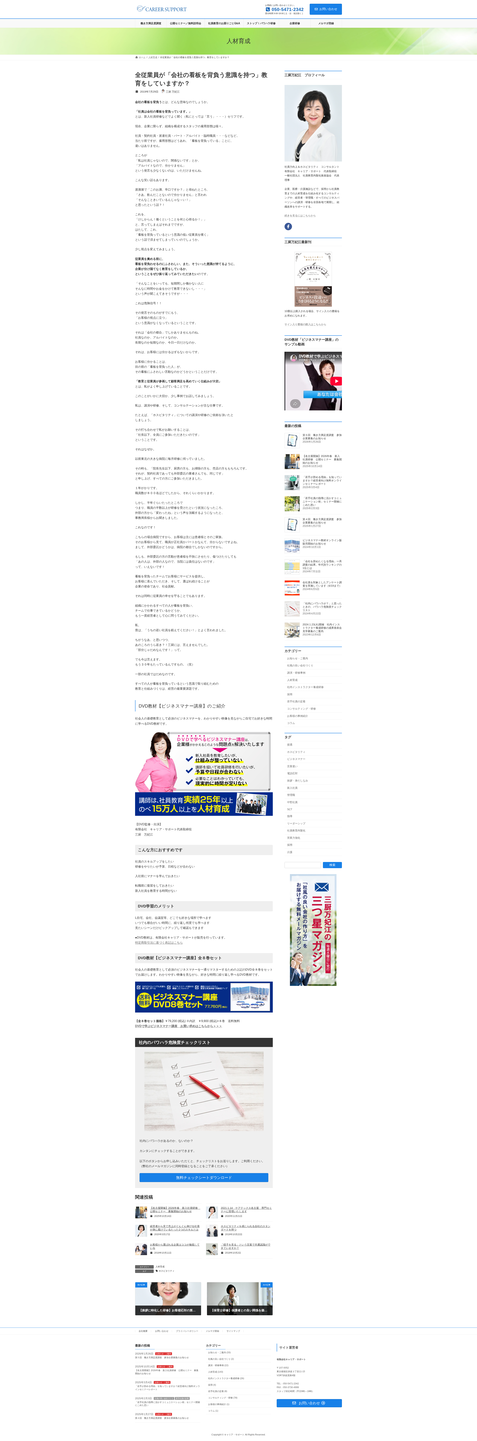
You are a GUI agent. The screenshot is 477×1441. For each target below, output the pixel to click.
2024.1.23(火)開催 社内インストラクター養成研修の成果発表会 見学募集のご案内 (323, 628)
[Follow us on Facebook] (288, 226)
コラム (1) (213, 1411)
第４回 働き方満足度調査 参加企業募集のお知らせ (162, 1418)
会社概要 (143, 1331)
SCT (289, 809)
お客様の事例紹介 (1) (218, 1404)
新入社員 (292, 787)
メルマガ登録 (212, 1331)
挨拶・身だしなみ (297, 780)
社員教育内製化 (296, 830)
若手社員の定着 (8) (217, 1391)
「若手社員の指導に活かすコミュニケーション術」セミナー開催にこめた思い (322, 501)
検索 (332, 864)
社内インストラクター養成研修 (305, 687)
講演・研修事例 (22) (218, 1365)
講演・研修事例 (296, 672)
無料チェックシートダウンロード (204, 1178)
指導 (289, 816)
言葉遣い (292, 766)
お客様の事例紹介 (297, 715)
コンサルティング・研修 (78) (222, 1397)
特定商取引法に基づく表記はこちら (159, 942)
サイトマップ (233, 1331)
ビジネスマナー (296, 758)
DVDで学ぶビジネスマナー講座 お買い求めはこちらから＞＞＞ (178, 1026)
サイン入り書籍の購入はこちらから (305, 324)
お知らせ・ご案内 (297, 658)
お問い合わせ (328, 9)
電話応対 (292, 773)
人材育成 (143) (215, 1372)
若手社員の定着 (296, 701)
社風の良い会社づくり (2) (221, 1359)
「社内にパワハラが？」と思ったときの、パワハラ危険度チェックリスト (322, 607)
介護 (289, 852)
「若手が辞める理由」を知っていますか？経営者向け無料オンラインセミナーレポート (322, 480)
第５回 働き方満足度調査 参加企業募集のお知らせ (162, 1357)
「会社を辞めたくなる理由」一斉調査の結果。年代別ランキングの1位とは (322, 565)
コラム (291, 723)
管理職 (291, 794)
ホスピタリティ (166, 1271)
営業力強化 (293, 837)
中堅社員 (292, 802)
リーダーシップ (296, 823)
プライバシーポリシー (187, 1331)
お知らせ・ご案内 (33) (219, 1352)
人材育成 (160, 1266)
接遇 (289, 744)
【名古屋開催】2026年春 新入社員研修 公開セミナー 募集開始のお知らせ (322, 459)
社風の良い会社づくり (300, 665)
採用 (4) (212, 1384)
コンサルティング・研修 (301, 708)
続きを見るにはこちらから (300, 215)
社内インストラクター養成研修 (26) (226, 1378)
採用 (289, 694)
